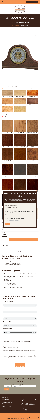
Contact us (4, 88)
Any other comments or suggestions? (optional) (14, 218)
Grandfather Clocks (6, 399)
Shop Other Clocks (20, 363)
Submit (7, 223)
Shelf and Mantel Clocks (12, 246)
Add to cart (23, 239)
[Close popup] (37, 191)
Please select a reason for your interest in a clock (15, 204)
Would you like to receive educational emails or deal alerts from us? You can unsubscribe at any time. (19, 212)
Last (13, 384)
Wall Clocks (4, 401)
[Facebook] (22, 409)
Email (21, 384)
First (5, 384)
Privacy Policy (22, 418)
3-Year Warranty (5, 405)
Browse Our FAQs (20, 366)
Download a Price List (6, 403)
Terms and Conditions (6, 406)
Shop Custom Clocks (31, 1)
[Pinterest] (26, 409)
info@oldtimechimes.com (30, 404)
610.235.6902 (27, 401)
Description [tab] (20, 251)
